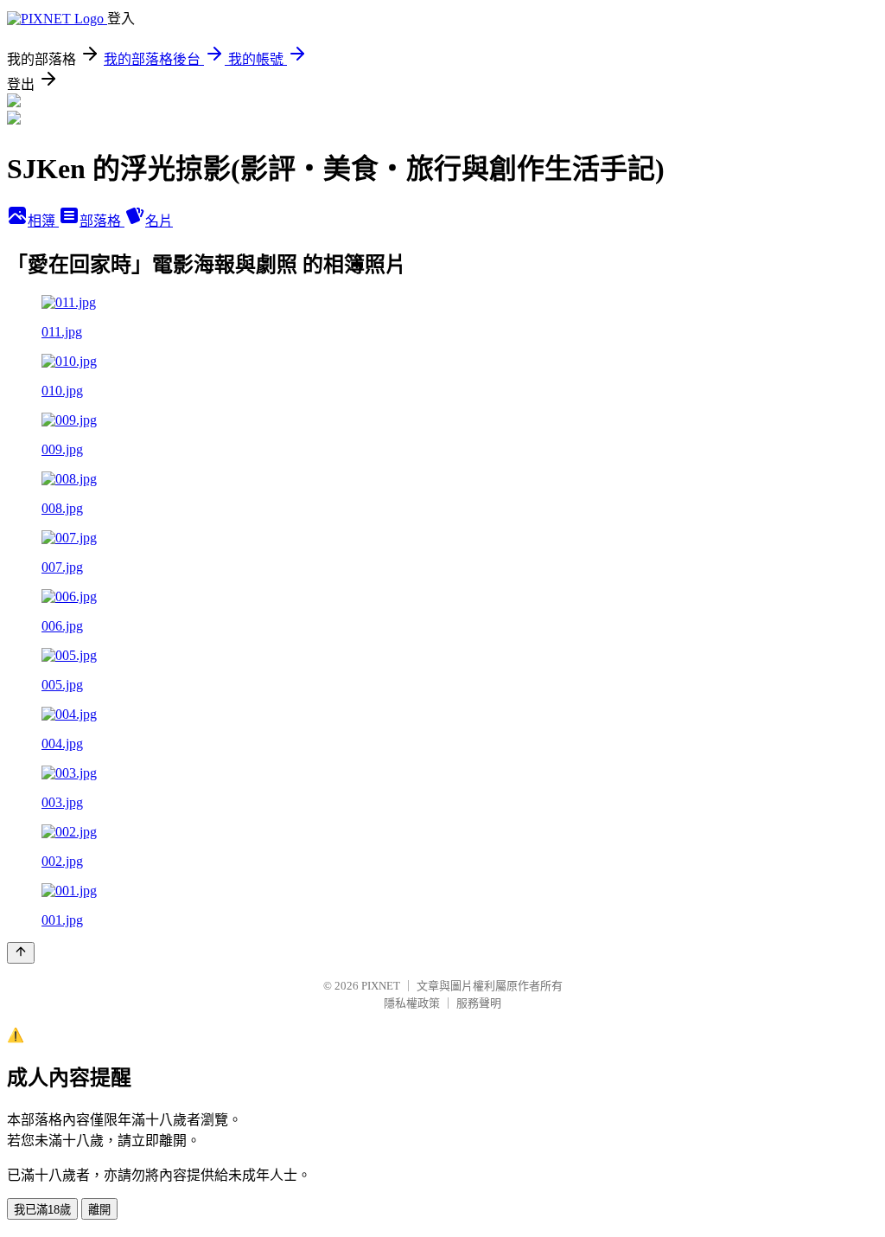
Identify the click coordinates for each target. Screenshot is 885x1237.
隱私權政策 (412, 1003)
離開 (99, 1209)
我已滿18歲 (42, 1209)
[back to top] (21, 953)
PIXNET (380, 985)
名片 (159, 221)
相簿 (43, 221)
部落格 (102, 221)
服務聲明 (478, 1003)
